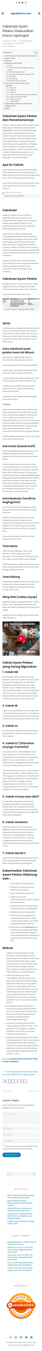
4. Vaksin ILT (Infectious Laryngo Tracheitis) (23, 94)
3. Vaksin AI (12, 92)
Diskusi (7, 108)
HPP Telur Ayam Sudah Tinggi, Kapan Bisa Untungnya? (20, 1249)
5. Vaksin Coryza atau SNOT (18, 97)
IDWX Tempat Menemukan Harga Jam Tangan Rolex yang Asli (20, 1196)
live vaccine (33, 1072)
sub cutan (6, 1074)
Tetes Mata (12, 76)
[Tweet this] (17, 1081)
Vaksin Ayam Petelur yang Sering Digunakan (17, 84)
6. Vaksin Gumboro (15, 99)
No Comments (10, 46)
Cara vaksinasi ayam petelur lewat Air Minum (21, 69)
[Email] (31, 1337)
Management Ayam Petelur (15, 44)
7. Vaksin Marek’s (14, 101)
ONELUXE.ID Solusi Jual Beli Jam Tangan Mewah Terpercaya (19, 1209)
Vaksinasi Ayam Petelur (13, 63)
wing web (31, 1074)
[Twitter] (19, 2)
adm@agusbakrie (26, 41)
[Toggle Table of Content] (35, 53)
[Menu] (2, 13)
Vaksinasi (8, 61)
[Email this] (5, 1081)
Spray (10, 65)
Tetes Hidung (13, 79)
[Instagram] (25, 2)
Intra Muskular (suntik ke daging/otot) (21, 74)
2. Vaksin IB (12, 90)
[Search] (39, 13)
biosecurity (29, 927)
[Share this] (11, 1081)
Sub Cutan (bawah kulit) (17, 72)
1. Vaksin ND (12, 88)
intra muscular (13, 1072)
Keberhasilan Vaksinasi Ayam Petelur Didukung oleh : (18, 105)
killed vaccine (24, 1072)
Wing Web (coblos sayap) (17, 81)
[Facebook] (16, 2)
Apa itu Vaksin (10, 58)
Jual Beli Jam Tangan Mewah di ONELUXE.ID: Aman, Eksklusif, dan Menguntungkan (19, 1216)
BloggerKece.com (28, 1345)
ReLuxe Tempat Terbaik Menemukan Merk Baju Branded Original (19, 1203)
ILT (6, 1072)
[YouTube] (22, 2)
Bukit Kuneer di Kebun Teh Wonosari (21, 1243)
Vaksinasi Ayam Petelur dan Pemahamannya (21, 56)
